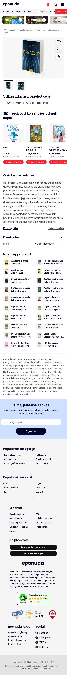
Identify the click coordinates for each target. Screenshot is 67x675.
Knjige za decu (9, 459)
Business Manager (33, 553)
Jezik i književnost (25, 30)
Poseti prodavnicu (13, 162)
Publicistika (41, 455)
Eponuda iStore (15, 636)
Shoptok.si (28, 668)
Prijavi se (31, 431)
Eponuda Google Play (17, 632)
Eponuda (5, 30)
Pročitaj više (10, 228)
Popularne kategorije (19, 449)
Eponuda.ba (45, 668)
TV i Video (41, 11)
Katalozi (61, 11)
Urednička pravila (43, 522)
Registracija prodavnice (33, 547)
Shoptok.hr (36, 668)
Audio (53, 11)
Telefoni (20, 11)
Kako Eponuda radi (17, 514)
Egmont (39, 492)
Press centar (41, 527)
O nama (16, 508)
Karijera (12, 531)
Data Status (41, 488)
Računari (8, 11)
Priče (38, 30)
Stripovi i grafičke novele (14, 463)
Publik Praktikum (10, 488)
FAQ (38, 514)
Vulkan (6, 483)
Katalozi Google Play (17, 640)
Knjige (12, 30)
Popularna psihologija (45, 459)
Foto (30, 11)
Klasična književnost (12, 455)
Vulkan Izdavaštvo (45, 243)
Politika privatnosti (44, 518)
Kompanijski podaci (18, 522)
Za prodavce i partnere (19, 527)
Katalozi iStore (14, 644)
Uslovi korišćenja (17, 518)
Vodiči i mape (42, 463)
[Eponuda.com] (17, 4)
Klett (5, 492)
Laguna (39, 483)
